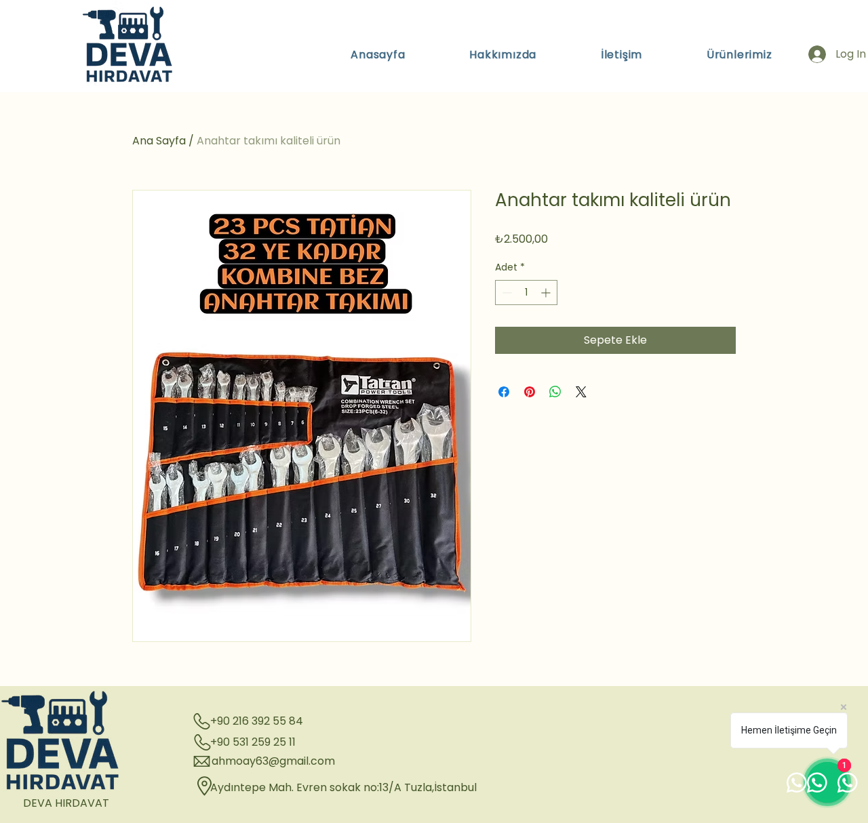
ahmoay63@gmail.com (273, 761)
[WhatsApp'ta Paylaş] (555, 392)
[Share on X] (581, 392)
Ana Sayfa (159, 140)
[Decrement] (505, 292)
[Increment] (546, 292)
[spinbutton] (526, 292)
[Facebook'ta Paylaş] (504, 392)
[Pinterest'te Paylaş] (529, 392)
